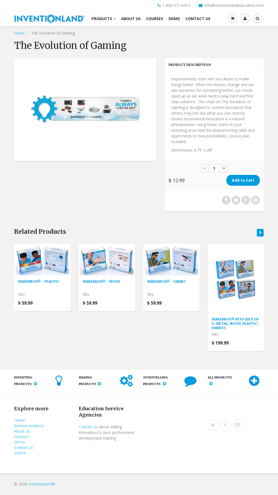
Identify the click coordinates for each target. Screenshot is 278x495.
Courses (154, 18)
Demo (174, 18)
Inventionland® (41, 484)
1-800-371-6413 (176, 5)
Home (19, 33)
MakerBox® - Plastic (38, 281)
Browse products (29, 425)
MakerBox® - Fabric (166, 281)
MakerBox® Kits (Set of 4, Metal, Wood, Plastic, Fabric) (235, 323)
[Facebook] (225, 425)
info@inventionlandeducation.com (234, 5)
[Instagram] (237, 425)
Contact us (197, 18)
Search (20, 452)
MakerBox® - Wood (101, 281)
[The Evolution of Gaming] (85, 109)
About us (131, 18)
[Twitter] (213, 425)
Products (101, 18)
